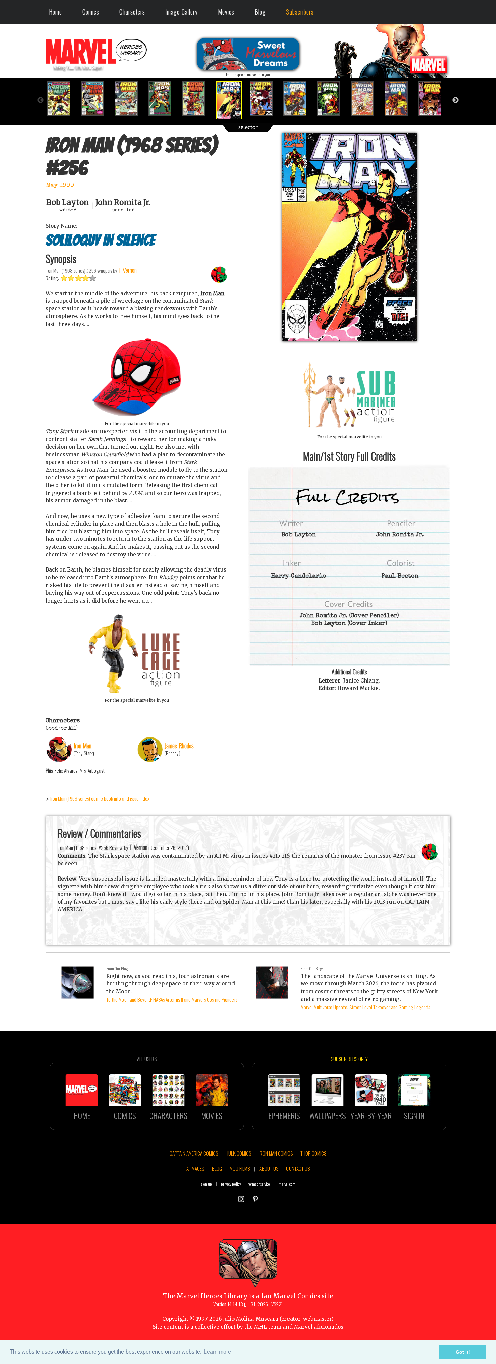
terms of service (259, 1183)
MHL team (267, 1327)
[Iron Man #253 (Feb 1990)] (130, 98)
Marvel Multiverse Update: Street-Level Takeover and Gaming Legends (365, 1007)
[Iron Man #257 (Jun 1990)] (265, 98)
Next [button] (455, 100)
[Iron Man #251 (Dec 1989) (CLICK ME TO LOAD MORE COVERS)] (62, 98)
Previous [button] (40, 100)
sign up (206, 1183)
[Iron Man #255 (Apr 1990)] (197, 98)
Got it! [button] (463, 1352)
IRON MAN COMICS (276, 1153)
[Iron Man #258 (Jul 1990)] (298, 98)
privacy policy (231, 1183)
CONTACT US (298, 1168)
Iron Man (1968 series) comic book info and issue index (99, 798)
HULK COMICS (238, 1153)
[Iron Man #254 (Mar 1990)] (164, 98)
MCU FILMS (240, 1168)
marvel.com (287, 1183)
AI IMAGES (195, 1168)
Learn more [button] (217, 1352)
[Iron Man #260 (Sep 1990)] (366, 98)
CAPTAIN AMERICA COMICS (194, 1153)
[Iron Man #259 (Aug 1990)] (332, 98)
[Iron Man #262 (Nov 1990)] (433, 98)
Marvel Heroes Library (212, 1296)
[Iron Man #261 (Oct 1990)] (400, 98)
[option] (62, 98)
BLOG (217, 1168)
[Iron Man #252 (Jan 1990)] (96, 98)
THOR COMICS (313, 1153)
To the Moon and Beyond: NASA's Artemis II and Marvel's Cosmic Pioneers (171, 999)
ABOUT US (268, 1168)
